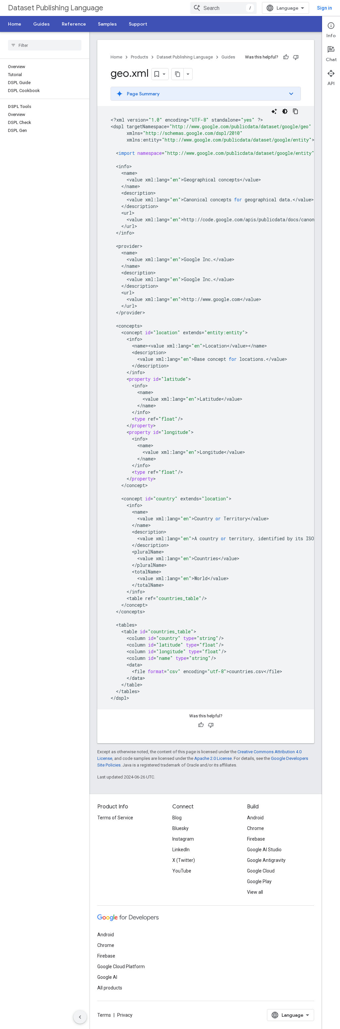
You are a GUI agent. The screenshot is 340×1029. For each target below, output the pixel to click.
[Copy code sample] (295, 111)
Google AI (107, 977)
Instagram (183, 839)
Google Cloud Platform (121, 966)
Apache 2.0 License (213, 758)
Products (139, 56)
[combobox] (223, 8)
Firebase (256, 839)
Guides (41, 24)
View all (255, 892)
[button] (205, 93)
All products (109, 987)
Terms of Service (115, 817)
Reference (74, 24)
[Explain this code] (274, 111)
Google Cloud (261, 871)
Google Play (259, 881)
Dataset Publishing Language (55, 7)
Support (138, 24)
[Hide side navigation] (80, 1017)
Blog (177, 817)
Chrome (255, 828)
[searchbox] (44, 45)
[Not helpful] (296, 57)
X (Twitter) (183, 860)
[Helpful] (286, 57)
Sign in (324, 8)
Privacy (124, 1015)
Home (14, 24)
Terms (104, 1015)
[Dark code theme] (285, 111)
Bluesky (180, 828)
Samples (107, 24)
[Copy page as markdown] (178, 74)
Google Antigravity (266, 860)
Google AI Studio (264, 849)
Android (255, 817)
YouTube (181, 871)
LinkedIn (181, 849)
